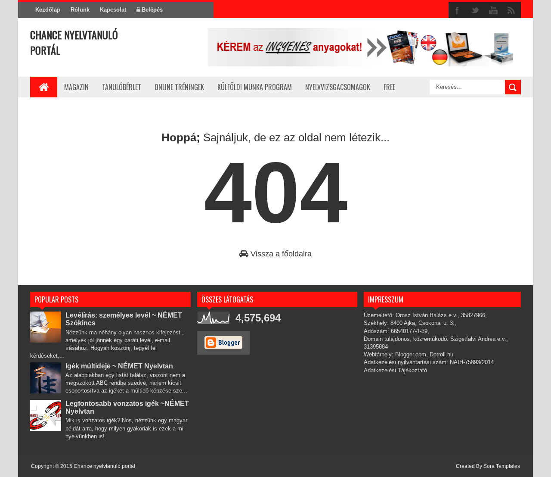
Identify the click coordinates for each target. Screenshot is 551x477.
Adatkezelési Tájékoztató (395, 370)
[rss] (511, 10)
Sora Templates (501, 466)
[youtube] (493, 10)
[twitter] (475, 10)
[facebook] (457, 10)
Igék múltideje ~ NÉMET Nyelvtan (119, 366)
